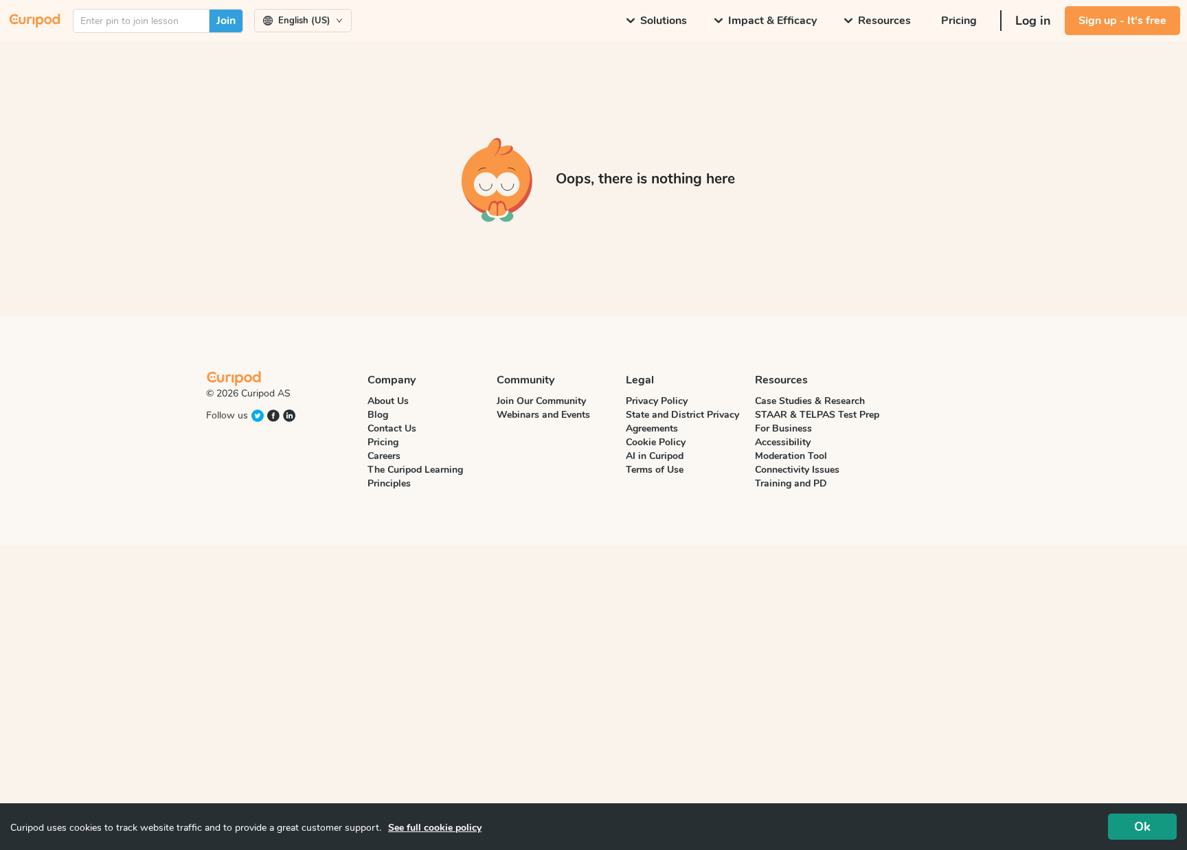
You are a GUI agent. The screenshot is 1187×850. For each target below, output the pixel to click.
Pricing (959, 20)
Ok (1142, 826)
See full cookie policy (435, 827)
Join (226, 20)
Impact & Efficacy (772, 20)
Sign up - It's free (1122, 20)
